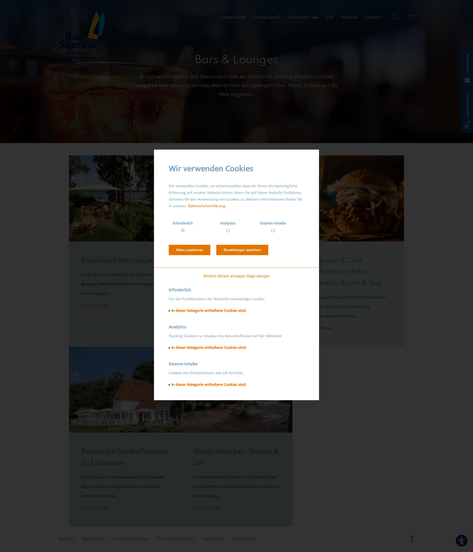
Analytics (228, 223)
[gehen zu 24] (411, 17)
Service (372, 17)
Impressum (213, 539)
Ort (330, 17)
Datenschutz (244, 539)
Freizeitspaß (266, 17)
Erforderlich (183, 223)
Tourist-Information (175, 539)
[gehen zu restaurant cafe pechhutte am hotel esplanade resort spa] (348, 198)
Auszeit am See (303, 17)
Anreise (349, 17)
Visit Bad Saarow (130, 539)
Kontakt (66, 539)
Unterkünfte (233, 17)
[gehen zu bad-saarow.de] (82, 38)
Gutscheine (467, 63)
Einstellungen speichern (242, 250)
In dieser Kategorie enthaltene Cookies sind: (208, 310)
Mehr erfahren (95, 305)
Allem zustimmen (189, 250)
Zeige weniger (258, 276)
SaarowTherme (467, 105)
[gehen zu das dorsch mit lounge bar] (125, 198)
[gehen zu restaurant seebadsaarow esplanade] (125, 390)
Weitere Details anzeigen (224, 276)
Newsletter (94, 539)
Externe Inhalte (273, 223)
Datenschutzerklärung (206, 206)
